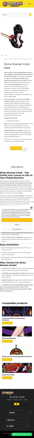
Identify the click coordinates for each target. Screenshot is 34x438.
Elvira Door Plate (8, 375)
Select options (7, 323)
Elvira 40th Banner (9, 338)
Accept (17, 220)
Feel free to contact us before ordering (18, 139)
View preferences (17, 229)
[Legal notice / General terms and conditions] (17, 420)
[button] (31, 208)
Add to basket (16, 148)
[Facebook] (15, 404)
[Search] (30, 14)
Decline (17, 224)
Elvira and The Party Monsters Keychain (17, 356)
